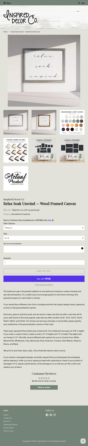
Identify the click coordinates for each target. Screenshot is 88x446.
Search (6, 415)
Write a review (44, 387)
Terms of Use (8, 431)
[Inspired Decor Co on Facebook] (47, 415)
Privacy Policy (8, 428)
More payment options (44, 285)
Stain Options (9, 223)
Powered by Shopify (58, 441)
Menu (8, 3)
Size (5, 234)
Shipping (7, 214)
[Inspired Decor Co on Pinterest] (51, 415)
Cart (83, 3)
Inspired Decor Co (43, 441)
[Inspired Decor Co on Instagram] (54, 415)
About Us (6, 421)
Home (5, 32)
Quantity (7, 258)
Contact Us (7, 418)
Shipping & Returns (10, 425)
